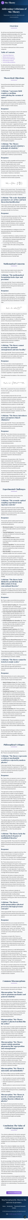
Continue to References (14, 1192)
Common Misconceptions (9, 62)
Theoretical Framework (20, 1206)
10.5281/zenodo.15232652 (15, 1214)
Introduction (10, 1206)
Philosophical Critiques (8, 60)
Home (4, 1206)
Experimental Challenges (9, 58)
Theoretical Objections (8, 55)
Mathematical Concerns (8, 57)
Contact (14, 1208)
